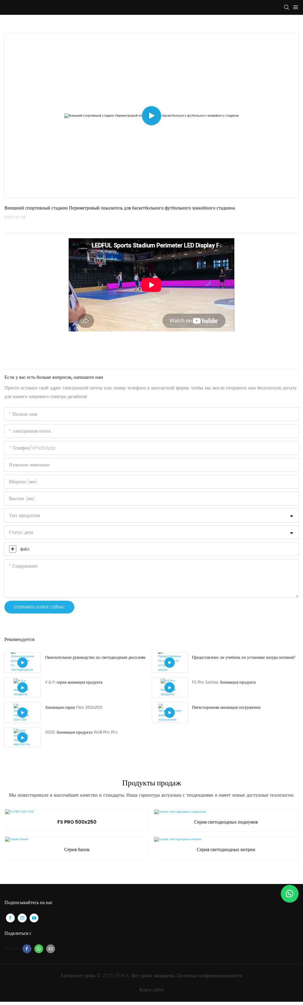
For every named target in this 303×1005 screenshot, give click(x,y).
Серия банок (77, 849)
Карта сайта (151, 989)
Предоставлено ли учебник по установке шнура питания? (243, 657)
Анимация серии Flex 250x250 (73, 707)
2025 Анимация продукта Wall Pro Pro (81, 732)
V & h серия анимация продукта (73, 682)
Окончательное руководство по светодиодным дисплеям (95, 657)
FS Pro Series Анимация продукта (224, 682)
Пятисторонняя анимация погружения (226, 707)
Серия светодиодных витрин (226, 849)
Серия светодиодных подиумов (226, 822)
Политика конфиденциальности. (210, 975)
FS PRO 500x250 (76, 822)
